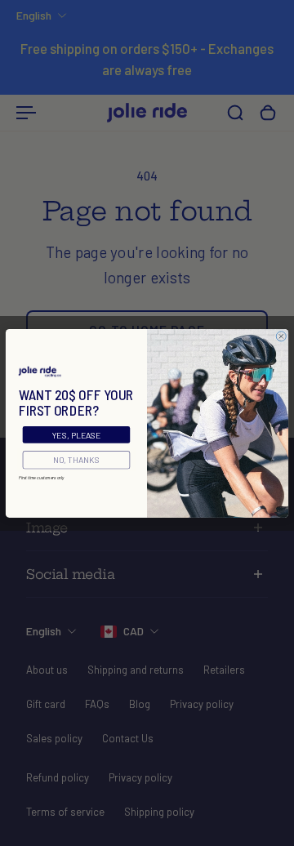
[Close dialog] (281, 336)
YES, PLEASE (76, 434)
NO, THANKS (76, 460)
